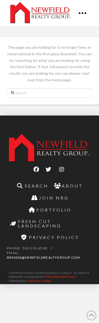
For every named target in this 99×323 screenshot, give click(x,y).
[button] (82, 13)
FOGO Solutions (39, 280)
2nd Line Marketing (60, 276)
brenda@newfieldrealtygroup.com (43, 257)
